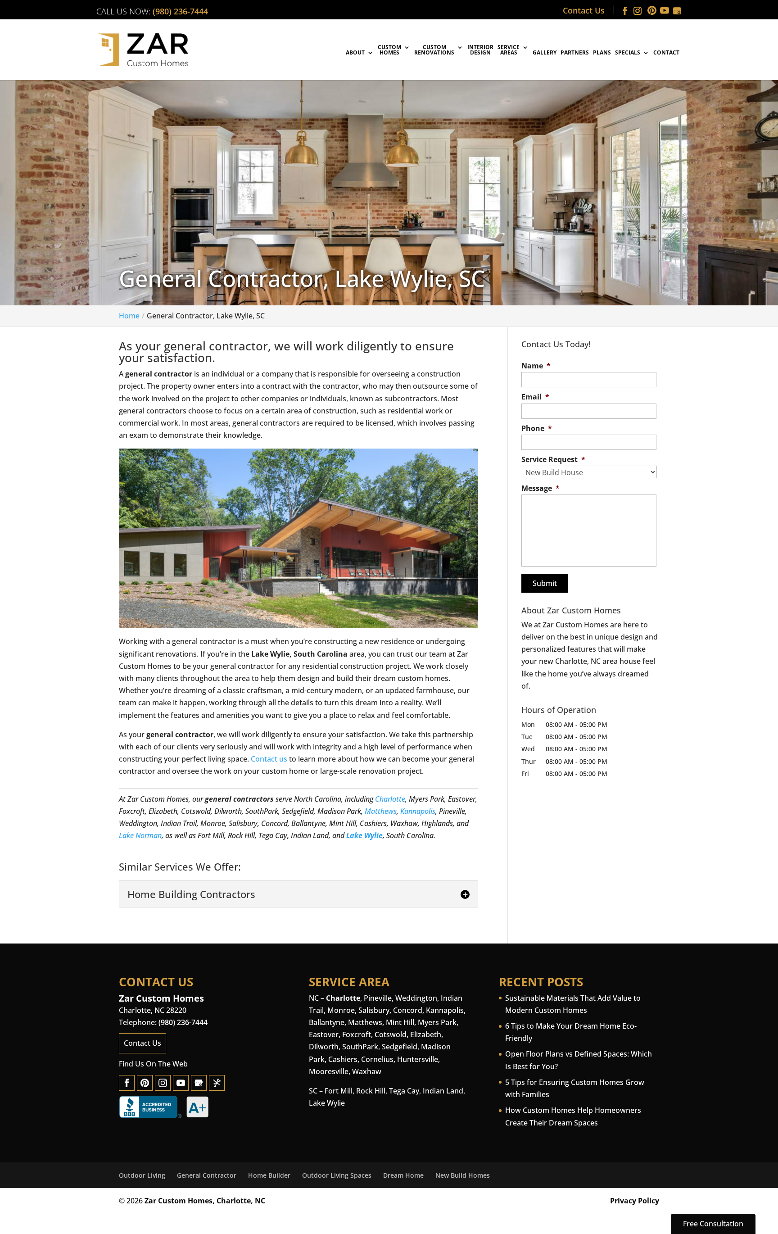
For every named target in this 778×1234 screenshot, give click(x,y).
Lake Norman (140, 835)
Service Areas (509, 50)
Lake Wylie (364, 835)
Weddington (416, 998)
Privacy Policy (634, 1201)
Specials (627, 53)
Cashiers (342, 1059)
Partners (575, 53)
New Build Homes (462, 1175)
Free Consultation (713, 1224)
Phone (536, 428)
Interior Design (480, 50)
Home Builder (269, 1175)
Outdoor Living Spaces (336, 1175)
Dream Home (403, 1175)
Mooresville (328, 1071)
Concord (407, 1010)
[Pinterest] (145, 1083)
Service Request (553, 459)
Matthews (381, 811)
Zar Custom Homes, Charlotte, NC (205, 1201)
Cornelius (377, 1059)
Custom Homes (389, 50)
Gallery (544, 53)
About (355, 53)
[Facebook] (127, 1083)
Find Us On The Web (153, 1064)
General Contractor (206, 1175)
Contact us (269, 759)
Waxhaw (366, 1071)
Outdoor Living (142, 1175)
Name (536, 366)
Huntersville (417, 1059)
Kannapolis (417, 811)
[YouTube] (181, 1083)
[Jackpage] (217, 1083)
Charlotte (390, 799)
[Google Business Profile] (199, 1083)
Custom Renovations (434, 50)
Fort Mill (339, 1091)
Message (540, 488)
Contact (666, 53)
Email (535, 397)
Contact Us (584, 10)
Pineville (378, 998)
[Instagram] (163, 1083)
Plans (602, 53)
